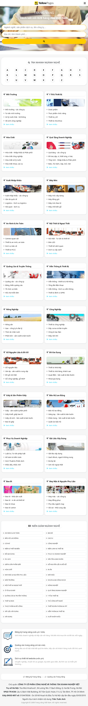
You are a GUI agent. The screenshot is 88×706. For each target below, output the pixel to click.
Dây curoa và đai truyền (57, 328)
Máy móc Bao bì (54, 203)
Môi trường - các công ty (15, 109)
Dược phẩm (53, 109)
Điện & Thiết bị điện (12, 549)
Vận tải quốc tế (11, 199)
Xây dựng (8, 617)
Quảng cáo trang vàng (30, 645)
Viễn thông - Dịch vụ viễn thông (60, 289)
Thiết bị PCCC (10, 250)
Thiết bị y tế (53, 117)
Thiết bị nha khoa (55, 121)
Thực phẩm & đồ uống (13, 606)
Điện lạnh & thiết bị (55, 549)
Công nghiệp (55, 309)
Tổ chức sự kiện (11, 289)
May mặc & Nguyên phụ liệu (62, 481)
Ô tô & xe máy (10, 590)
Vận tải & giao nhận (55, 559)
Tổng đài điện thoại (55, 285)
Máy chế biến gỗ (54, 207)
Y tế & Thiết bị (55, 94)
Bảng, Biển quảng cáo (14, 285)
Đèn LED (51, 242)
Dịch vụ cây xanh (55, 250)
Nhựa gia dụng (54, 379)
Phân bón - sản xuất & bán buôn (18, 336)
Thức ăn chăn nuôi (12, 332)
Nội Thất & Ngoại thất (59, 223)
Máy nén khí (53, 336)
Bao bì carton (10, 507)
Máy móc (53, 180)
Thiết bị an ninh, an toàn (14, 242)
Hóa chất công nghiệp (14, 156)
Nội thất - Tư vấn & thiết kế (58, 238)
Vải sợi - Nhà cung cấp (57, 507)
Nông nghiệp (12, 309)
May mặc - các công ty (57, 496)
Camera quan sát (12, 238)
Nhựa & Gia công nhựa (57, 580)
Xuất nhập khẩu (14, 180)
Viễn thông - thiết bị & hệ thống (60, 281)
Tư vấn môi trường (12, 113)
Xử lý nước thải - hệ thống (15, 117)
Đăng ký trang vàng (30, 632)
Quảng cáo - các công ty (14, 281)
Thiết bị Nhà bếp (54, 367)
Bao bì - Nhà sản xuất (13, 496)
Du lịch (8, 559)
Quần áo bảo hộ (54, 421)
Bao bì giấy (9, 421)
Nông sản (9, 324)
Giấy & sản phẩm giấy (16, 395)
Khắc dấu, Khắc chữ (13, 464)
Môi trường (11, 94)
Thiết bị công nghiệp (56, 324)
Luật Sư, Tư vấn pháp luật (15, 453)
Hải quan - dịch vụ (12, 207)
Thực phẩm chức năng (57, 113)
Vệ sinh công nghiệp (13, 121)
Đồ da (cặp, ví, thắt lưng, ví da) (60, 156)
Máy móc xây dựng (56, 195)
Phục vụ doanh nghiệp (16, 438)
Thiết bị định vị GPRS (56, 292)
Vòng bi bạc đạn (54, 332)
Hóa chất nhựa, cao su (14, 164)
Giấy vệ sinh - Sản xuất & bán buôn (19, 418)
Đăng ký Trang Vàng (33, 677)
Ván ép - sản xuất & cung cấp (16, 371)
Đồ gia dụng (55, 352)
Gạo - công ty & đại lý (13, 328)
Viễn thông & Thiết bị (59, 266)
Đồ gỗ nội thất (11, 375)
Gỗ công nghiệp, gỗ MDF (15, 379)
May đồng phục (54, 500)
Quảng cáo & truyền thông (18, 266)
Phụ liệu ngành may (56, 504)
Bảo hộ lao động (57, 395)
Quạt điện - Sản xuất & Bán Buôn (61, 375)
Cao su (50, 538)
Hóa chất (10, 137)
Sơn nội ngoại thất (55, 464)
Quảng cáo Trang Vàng (56, 677)
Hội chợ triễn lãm (12, 292)
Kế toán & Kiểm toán (13, 457)
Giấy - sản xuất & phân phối (16, 410)
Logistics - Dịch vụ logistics (15, 203)
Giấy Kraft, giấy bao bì (14, 414)
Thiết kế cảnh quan (55, 246)
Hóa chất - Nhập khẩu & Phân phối (19, 152)
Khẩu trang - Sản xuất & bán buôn (61, 418)
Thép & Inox (9, 601)
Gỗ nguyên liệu (11, 367)
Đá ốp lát (51, 461)
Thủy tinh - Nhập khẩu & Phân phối (62, 160)
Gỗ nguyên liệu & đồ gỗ (17, 352)
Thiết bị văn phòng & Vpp (57, 606)
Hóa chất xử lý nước (13, 160)
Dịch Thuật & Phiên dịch (14, 461)
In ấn (50, 569)
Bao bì (9, 481)
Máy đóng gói (53, 199)
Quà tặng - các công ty (57, 152)
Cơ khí (7, 543)
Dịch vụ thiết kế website (29, 658)
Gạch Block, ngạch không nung (60, 457)
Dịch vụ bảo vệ (11, 246)
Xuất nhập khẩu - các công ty (16, 195)
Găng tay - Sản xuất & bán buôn (60, 414)
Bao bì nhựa (10, 504)
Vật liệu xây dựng (57, 438)
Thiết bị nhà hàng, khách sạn (59, 371)
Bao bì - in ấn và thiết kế (14, 500)
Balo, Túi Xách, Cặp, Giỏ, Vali (59, 164)
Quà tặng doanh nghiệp (60, 137)
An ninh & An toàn (14, 223)
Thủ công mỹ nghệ (55, 601)
